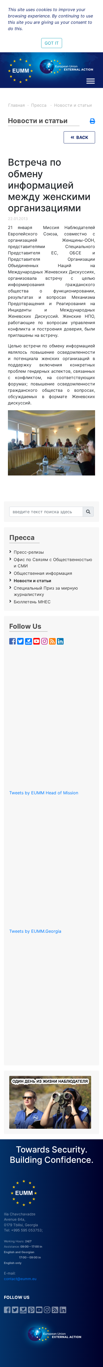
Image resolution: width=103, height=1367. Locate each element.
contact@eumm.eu (20, 1279)
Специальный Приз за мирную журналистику (46, 591)
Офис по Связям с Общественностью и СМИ (53, 562)
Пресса (39, 105)
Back (81, 137)
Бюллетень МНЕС (32, 601)
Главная (16, 105)
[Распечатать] (92, 121)
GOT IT (52, 43)
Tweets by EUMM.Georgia (35, 931)
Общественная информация (43, 573)
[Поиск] (88, 512)
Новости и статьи (73, 105)
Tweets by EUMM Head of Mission (43, 792)
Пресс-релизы (29, 552)
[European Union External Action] (51, 1333)
